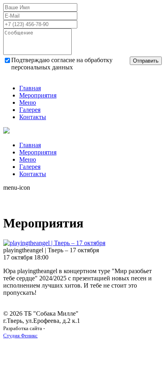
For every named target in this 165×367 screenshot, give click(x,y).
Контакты (32, 117)
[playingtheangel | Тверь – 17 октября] (54, 242)
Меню (27, 102)
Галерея (29, 109)
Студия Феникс (20, 336)
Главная (30, 88)
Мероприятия (37, 95)
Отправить (146, 61)
